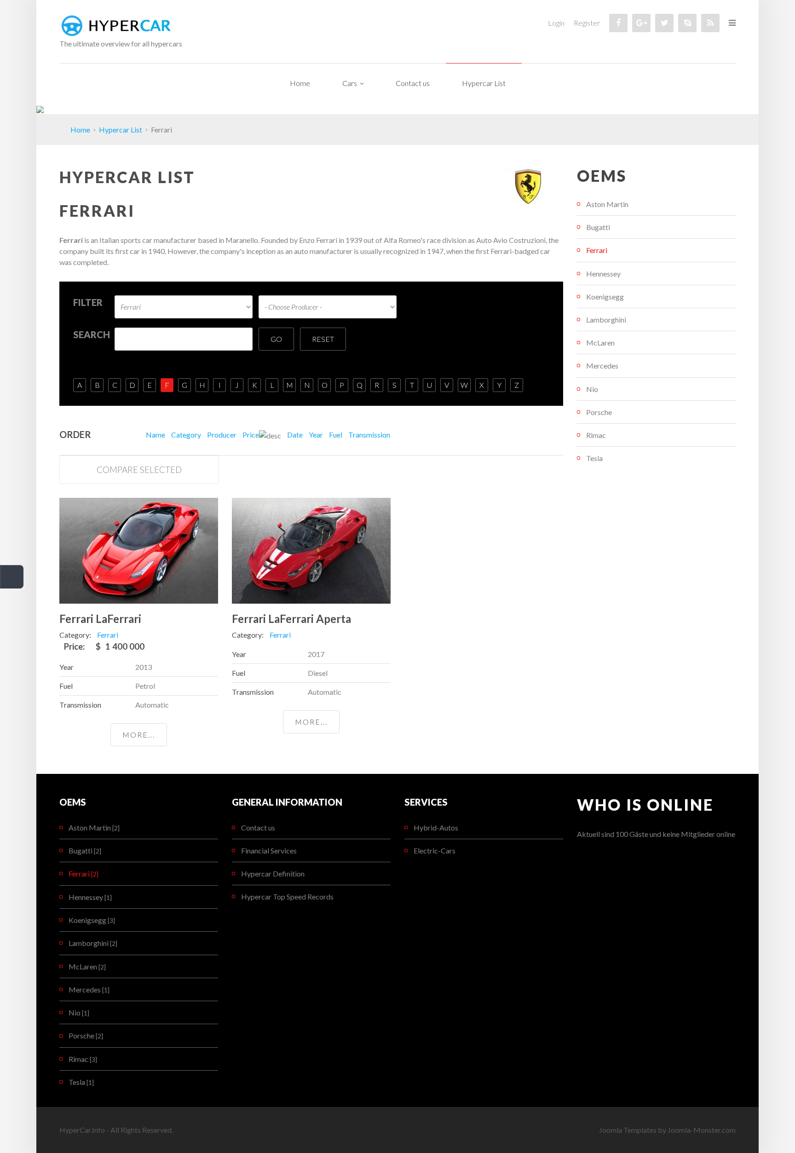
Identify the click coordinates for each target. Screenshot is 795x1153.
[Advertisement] (656, 547)
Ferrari (596, 250)
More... (138, 734)
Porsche (599, 412)
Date (295, 434)
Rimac (596, 435)
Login (556, 22)
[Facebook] (618, 23)
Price (250, 434)
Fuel (335, 434)
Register (587, 22)
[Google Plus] (641, 23)
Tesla (594, 458)
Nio (592, 389)
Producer (221, 434)
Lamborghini (606, 319)
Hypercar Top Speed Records (287, 896)
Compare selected (139, 469)
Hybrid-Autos (436, 827)
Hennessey (603, 273)
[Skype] (687, 23)
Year (316, 434)
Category (186, 434)
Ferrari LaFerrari (100, 618)
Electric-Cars (434, 850)
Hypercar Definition (273, 873)
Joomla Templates (628, 1129)
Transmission (369, 434)
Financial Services (269, 850)
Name (155, 434)
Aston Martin (607, 204)
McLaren (600, 342)
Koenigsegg (605, 296)
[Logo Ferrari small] (527, 185)
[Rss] (710, 23)
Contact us (258, 827)
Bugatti (598, 227)
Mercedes (602, 365)
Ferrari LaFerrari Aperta (291, 618)
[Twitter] (664, 23)
